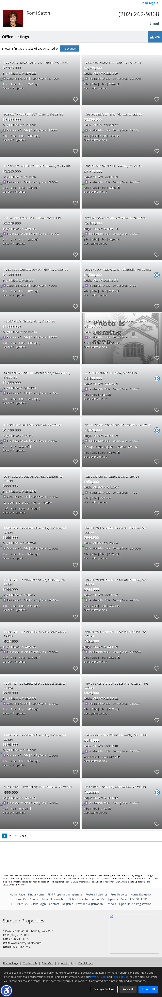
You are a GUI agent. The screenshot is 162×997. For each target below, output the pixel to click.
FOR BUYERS (19, 904)
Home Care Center (26, 899)
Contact (54, 904)
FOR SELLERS (139, 899)
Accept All (148, 989)
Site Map (47, 963)
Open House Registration (135, 904)
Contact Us (30, 963)
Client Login (38, 904)
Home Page (17, 894)
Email (154, 23)
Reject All (128, 989)
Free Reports (119, 894)
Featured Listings (96, 894)
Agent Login (65, 963)
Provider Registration (89, 904)
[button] (6, 990)
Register (67, 904)
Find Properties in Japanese (65, 894)
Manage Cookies (104, 989)
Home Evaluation (141, 894)
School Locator (79, 899)
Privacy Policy (98, 977)
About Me (98, 899)
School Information (53, 899)
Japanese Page (117, 899)
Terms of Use (120, 977)
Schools (111, 904)
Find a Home (36, 894)
